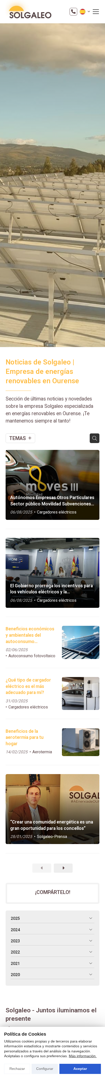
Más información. (83, 1056)
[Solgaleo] (28, 11)
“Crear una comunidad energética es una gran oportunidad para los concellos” (51, 825)
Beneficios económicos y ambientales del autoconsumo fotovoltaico (30, 635)
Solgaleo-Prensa (52, 836)
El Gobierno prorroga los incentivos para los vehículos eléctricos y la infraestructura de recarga (51, 589)
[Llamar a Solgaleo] (73, 11)
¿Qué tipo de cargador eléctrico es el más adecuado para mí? (28, 686)
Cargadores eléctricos (56, 512)
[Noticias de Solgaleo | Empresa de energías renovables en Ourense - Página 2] (63, 868)
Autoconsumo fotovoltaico (31, 655)
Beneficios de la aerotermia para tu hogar (25, 737)
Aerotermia (42, 751)
